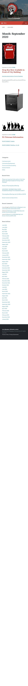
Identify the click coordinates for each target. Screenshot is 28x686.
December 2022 (6, 280)
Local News (10, 27)
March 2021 (5, 300)
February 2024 (5, 265)
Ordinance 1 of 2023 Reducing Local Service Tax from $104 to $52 (13, 211)
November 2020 (6, 302)
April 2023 (4, 276)
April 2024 (4, 263)
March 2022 (5, 291)
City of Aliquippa (14, 18)
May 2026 (4, 229)
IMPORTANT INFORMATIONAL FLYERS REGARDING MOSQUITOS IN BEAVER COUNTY (13, 189)
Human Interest (6, 167)
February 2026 (5, 236)
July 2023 (4, 274)
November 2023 (6, 270)
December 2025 (6, 240)
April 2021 (4, 298)
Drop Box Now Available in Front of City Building (13, 71)
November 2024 (6, 257)
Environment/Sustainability (9, 165)
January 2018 (5, 319)
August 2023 (5, 272)
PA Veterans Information (12, 137)
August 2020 (5, 306)
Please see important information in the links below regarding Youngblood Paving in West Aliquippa (13, 180)
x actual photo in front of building (14, 76)
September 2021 (6, 293)
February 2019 (5, 315)
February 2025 (5, 253)
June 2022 (4, 289)
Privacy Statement (14, 334)
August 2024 (5, 261)
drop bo (4, 76)
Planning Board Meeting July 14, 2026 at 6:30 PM (14, 194)
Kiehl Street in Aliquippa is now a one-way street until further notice (14, 207)
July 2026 (4, 225)
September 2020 (6, 304)
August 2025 (5, 244)
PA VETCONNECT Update (8, 141)
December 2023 (6, 268)
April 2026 (4, 231)
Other (13, 67)
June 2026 (4, 227)
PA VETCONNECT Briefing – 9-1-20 (10, 145)
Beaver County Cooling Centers (9, 197)
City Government (6, 161)
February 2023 (5, 278)
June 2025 (4, 246)
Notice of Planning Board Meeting (10, 185)
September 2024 (6, 259)
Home (3, 27)
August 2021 (5, 295)
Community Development (8, 163)
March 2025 (5, 251)
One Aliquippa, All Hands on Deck (10, 329)
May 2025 (4, 248)
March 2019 (5, 313)
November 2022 (6, 283)
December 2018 (6, 317)
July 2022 (4, 287)
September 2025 (6, 242)
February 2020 (5, 310)
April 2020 (4, 308)
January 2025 (5, 255)
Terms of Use (5, 334)
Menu (5, 23)
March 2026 (5, 233)
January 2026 (5, 238)
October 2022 (5, 285)
